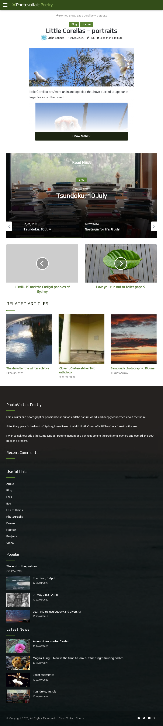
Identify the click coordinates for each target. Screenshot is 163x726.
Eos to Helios (14, 510)
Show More (81, 136)
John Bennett (56, 37)
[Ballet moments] (18, 680)
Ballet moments (43, 674)
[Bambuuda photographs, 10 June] (134, 339)
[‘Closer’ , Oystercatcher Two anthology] (81, 339)
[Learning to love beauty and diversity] (18, 616)
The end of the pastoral (21, 566)
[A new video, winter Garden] (18, 646)
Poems (10, 523)
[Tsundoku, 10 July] (18, 696)
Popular (12, 554)
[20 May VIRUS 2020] (18, 600)
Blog (72, 15)
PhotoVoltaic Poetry (71, 718)
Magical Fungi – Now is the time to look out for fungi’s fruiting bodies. (78, 658)
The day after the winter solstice (27, 368)
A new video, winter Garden (51, 641)
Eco (8, 503)
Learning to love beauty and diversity (57, 611)
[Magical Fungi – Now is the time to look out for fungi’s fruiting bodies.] (18, 663)
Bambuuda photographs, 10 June (133, 368)
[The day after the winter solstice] (29, 339)
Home (63, 15)
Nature (87, 24)
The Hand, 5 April (44, 578)
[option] (81, 195)
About (10, 483)
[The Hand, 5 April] (18, 583)
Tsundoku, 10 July (81, 195)
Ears (9, 497)
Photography (14, 516)
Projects (11, 536)
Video (10, 543)
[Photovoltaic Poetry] (33, 5)
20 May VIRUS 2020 (45, 594)
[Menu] (5, 6)
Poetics (11, 529)
